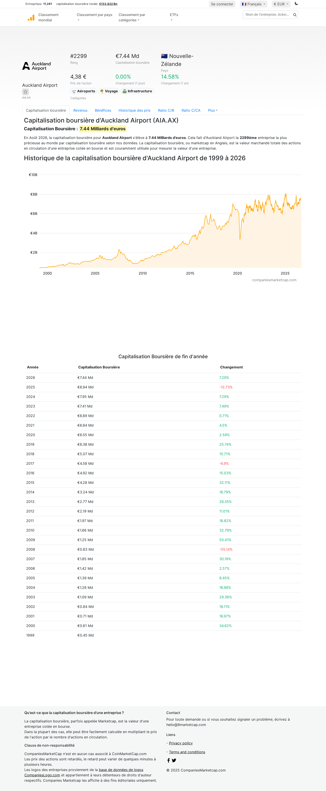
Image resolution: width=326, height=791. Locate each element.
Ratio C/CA (191, 110)
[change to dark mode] (296, 4)
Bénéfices (103, 110)
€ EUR (280, 4)
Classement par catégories (132, 17)
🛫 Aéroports (83, 91)
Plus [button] (211, 110)
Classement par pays (94, 14)
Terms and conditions (187, 752)
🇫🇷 (251, 4)
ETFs (174, 14)
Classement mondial (48, 17)
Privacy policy (181, 743)
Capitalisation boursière (46, 110)
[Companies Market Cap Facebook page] (168, 761)
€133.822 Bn (108, 4)
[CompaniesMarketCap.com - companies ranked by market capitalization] (31, 17)
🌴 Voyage (109, 91)
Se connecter (222, 4)
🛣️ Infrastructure (137, 91)
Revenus (80, 110)
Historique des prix (135, 110)
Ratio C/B (166, 110)
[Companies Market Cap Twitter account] (174, 761)
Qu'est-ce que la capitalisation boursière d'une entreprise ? (74, 712)
